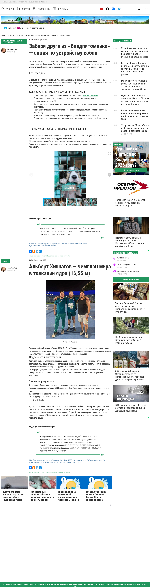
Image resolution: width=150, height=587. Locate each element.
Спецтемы (62, 9)
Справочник (43, 9)
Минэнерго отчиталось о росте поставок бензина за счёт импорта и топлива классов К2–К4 (134, 85)
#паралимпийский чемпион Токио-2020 (43, 463)
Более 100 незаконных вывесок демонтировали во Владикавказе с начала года (134, 114)
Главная (9, 9)
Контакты (44, 2)
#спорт (63, 463)
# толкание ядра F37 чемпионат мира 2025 (90, 460)
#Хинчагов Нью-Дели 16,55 (61, 460)
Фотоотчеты (23, 2)
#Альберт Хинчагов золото (39, 460)
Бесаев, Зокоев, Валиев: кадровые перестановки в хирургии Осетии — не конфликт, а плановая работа (135, 69)
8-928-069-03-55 (90, 95)
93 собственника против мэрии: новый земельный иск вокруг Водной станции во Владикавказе (134, 52)
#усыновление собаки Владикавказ (42, 246)
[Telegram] (37, 251)
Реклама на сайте (34, 2)
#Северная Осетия (74, 463)
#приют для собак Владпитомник (74, 244)
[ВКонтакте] (30, 251)
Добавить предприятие (131, 279)
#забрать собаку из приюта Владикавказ (44, 244)
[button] (109, 153)
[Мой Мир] (40, 251)
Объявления (13, 2)
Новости (25, 9)
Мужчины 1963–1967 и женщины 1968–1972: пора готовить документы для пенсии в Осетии (135, 99)
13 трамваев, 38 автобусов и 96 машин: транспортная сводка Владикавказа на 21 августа (135, 129)
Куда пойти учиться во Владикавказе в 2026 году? (130, 157)
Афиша (5, 2)
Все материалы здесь (131, 170)
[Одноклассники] (33, 251)
